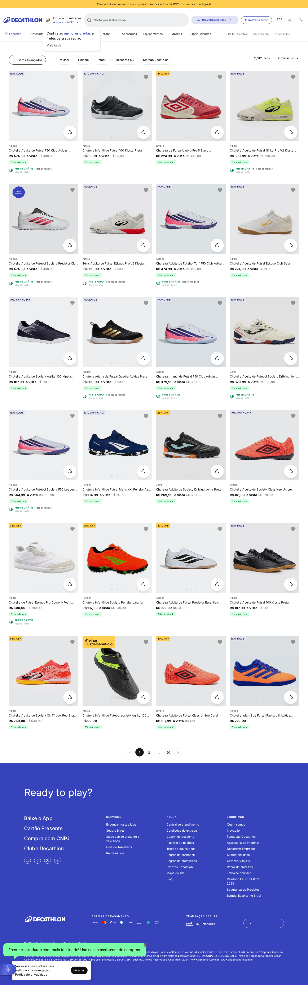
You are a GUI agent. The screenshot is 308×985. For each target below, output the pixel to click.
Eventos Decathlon (180, 867)
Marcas (176, 34)
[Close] (145, 945)
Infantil (106, 34)
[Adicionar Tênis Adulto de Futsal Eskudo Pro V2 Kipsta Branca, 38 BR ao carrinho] (143, 245)
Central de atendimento (183, 824)
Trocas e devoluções (181, 848)
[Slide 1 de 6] (264, 106)
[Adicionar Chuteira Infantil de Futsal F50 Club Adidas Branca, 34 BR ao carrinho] (217, 358)
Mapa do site (176, 873)
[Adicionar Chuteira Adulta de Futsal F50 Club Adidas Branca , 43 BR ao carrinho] (70, 132)
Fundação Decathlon (241, 836)
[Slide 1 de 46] (117, 558)
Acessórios (129, 34)
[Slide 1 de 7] (191, 332)
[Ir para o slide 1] (38, 137)
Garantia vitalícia (238, 861)
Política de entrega (74, 943)
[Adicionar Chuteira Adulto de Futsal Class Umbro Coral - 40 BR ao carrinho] (217, 697)
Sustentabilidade (238, 855)
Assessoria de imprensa (243, 842)
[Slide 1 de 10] (43, 106)
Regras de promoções (182, 861)
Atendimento (261, 34)
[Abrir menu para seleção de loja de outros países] (263, 923)
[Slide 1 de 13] (117, 332)
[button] (74, 951)
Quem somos (236, 824)
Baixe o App (38, 818)
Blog (170, 879)
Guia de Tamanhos (119, 847)
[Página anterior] (130, 752)
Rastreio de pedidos (180, 842)
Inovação (233, 830)
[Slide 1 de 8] (117, 219)
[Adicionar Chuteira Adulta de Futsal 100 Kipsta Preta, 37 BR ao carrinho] (291, 584)
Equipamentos (153, 34)
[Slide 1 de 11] (117, 106)
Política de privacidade (40, 943)
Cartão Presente (43, 828)
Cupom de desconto (180, 836)
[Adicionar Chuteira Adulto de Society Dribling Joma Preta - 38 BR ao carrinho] (217, 471)
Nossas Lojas (282, 34)
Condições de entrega (182, 830)
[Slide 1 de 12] (43, 332)
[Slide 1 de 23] (191, 558)
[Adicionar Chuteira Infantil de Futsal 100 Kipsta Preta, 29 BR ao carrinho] (143, 132)
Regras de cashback (181, 855)
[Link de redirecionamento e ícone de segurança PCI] (197, 924)
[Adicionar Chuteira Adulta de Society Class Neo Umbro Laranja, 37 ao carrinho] (291, 471)
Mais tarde (54, 45)
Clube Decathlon (238, 34)
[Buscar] (89, 20)
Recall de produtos (240, 867)
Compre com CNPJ (47, 838)
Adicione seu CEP (64, 22)
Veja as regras (22, 172)
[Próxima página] (178, 752)
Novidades (37, 34)
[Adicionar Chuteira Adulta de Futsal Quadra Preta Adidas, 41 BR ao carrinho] (143, 358)
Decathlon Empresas (241, 848)
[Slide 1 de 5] (264, 332)
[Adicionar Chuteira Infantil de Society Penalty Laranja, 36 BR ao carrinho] (143, 584)
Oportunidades (201, 34)
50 (168, 752)
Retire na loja (115, 853)
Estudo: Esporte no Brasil (244, 895)
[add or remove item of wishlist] (72, 77)
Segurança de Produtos (243, 889)
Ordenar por (286, 58)
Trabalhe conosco (239, 873)
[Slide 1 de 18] (43, 445)
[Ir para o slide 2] (43, 137)
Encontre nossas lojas (121, 824)
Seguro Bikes (115, 830)
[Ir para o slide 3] (48, 137)
